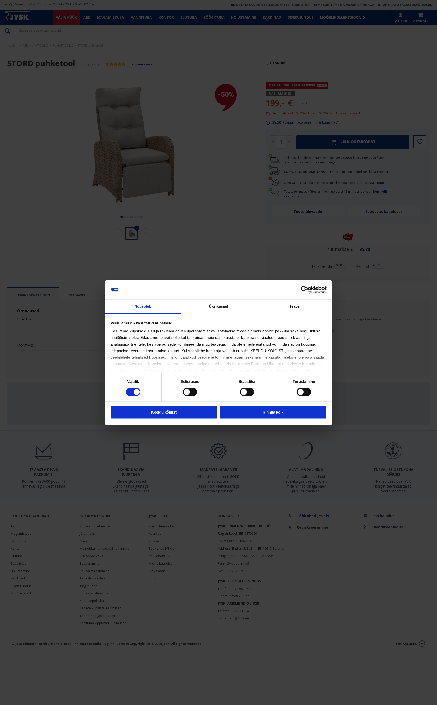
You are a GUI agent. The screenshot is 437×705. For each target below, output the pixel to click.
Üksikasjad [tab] (218, 306)
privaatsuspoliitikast (193, 371)
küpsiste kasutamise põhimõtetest (249, 371)
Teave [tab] (294, 306)
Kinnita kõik (273, 412)
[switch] (190, 392)
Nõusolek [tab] (142, 306)
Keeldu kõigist (164, 412)
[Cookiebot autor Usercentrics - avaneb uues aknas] (304, 290)
